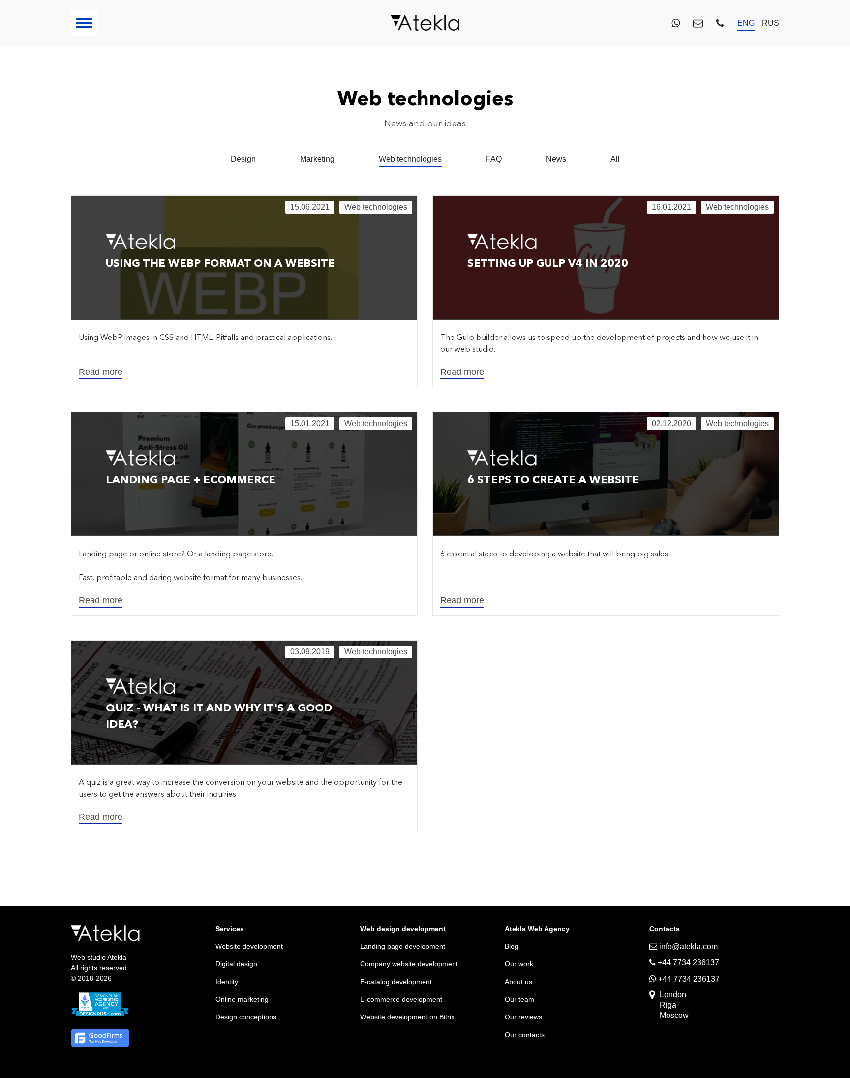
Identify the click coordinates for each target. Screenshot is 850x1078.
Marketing (317, 159)
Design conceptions (245, 1017)
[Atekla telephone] (720, 23)
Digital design (236, 964)
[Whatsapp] (675, 23)
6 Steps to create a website (553, 479)
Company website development (409, 964)
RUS (770, 23)
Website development (249, 946)
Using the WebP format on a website (220, 263)
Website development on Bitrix (407, 1017)
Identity (226, 982)
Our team (519, 999)
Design (243, 159)
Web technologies (410, 159)
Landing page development (402, 946)
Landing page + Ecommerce (190, 479)
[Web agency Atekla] (425, 23)
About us (518, 982)
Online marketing (242, 999)
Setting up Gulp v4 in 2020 (547, 263)
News (556, 159)
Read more (100, 372)
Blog (511, 946)
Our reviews (523, 1017)
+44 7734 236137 (688, 979)
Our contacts (525, 1035)
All (615, 159)
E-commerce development (401, 999)
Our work (519, 964)
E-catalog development (396, 982)
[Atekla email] (698, 23)
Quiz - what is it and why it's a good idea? (219, 716)
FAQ (494, 159)
